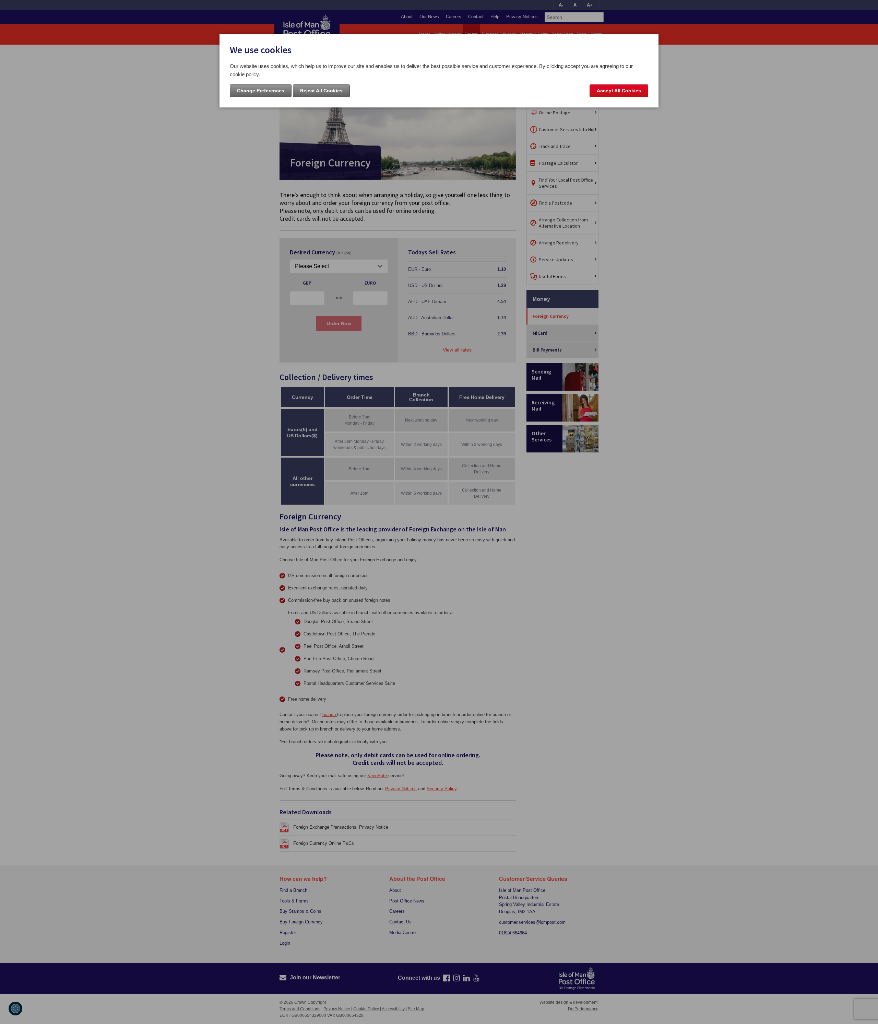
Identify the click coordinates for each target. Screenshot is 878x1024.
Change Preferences (260, 90)
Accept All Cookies (619, 90)
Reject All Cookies (321, 90)
